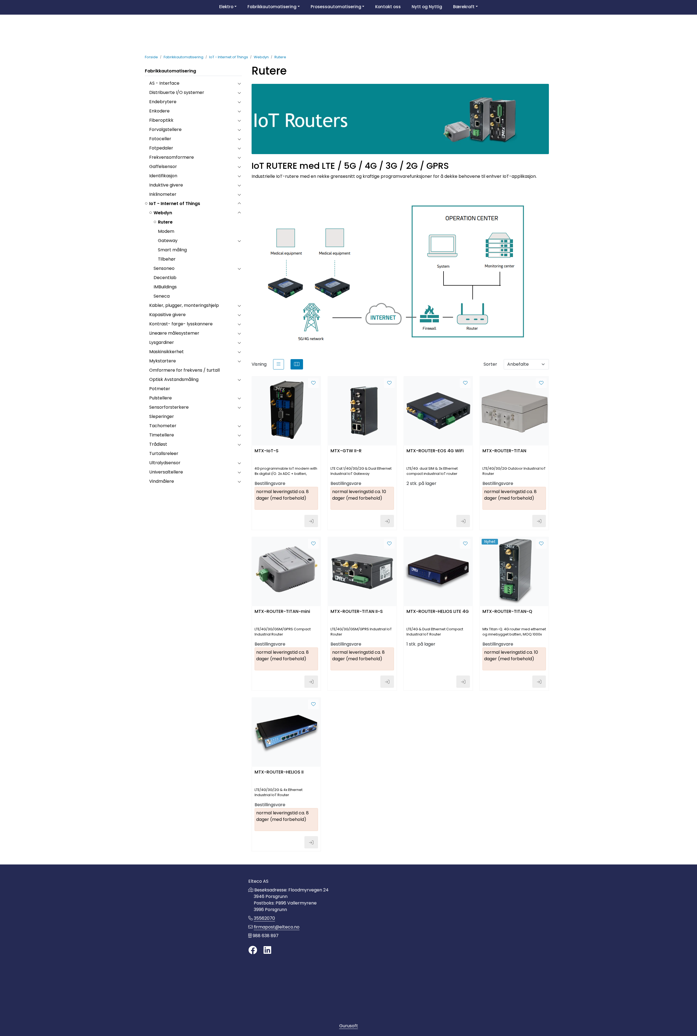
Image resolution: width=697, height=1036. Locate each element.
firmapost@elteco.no (276, 927)
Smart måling (172, 250)
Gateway (168, 240)
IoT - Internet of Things (174, 203)
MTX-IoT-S (267, 451)
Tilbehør (167, 259)
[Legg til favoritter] (313, 383)
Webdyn (163, 213)
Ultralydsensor (165, 463)
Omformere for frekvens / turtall (184, 370)
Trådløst (158, 444)
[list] (278, 364)
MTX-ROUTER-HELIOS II (279, 772)
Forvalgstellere (165, 129)
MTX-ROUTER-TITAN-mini (282, 612)
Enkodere (159, 111)
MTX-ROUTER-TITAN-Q (507, 612)
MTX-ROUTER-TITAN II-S (357, 612)
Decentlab (165, 277)
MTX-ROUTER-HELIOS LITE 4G (437, 612)
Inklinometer (162, 194)
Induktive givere (166, 185)
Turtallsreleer (163, 453)
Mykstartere (162, 361)
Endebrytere (162, 102)
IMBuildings (165, 287)
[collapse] (239, 83)
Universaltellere (166, 472)
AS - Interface (164, 83)
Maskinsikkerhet (166, 352)
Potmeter (159, 389)
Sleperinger (161, 416)
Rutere (165, 222)
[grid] (297, 364)
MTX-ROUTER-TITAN (504, 451)
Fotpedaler (161, 148)
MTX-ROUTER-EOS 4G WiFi (435, 451)
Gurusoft (348, 1026)
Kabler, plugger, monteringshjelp (184, 305)
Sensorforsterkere (169, 407)
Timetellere (161, 435)
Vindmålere (161, 481)
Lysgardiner (161, 342)
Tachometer (162, 426)
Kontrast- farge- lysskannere (181, 324)
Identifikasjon (163, 176)
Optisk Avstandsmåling (173, 379)
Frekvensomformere (171, 157)
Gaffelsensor (163, 166)
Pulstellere (160, 398)
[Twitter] (252, 950)
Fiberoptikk (161, 120)
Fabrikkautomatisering (170, 71)
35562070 (264, 918)
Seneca (162, 296)
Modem (166, 231)
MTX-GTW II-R (346, 451)
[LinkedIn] (267, 950)
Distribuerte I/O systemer (176, 92)
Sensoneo (164, 268)
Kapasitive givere (167, 314)
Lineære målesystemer (174, 333)
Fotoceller (160, 139)
